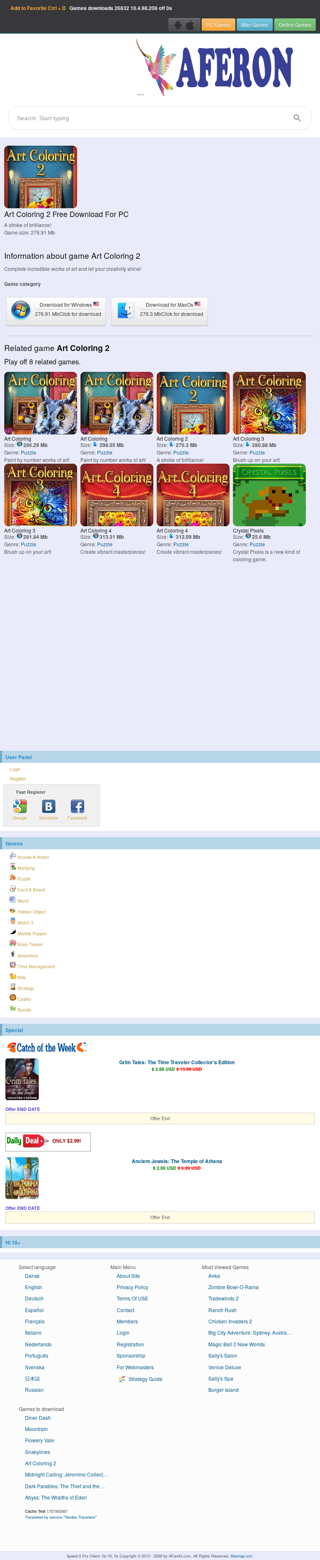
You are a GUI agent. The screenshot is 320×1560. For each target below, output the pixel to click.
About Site (128, 1275)
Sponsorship (131, 1355)
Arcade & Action (32, 857)
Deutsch (34, 1298)
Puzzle (28, 452)
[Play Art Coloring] (40, 432)
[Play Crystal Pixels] (269, 524)
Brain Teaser (29, 944)
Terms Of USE (132, 1298)
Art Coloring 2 (40, 1463)
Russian (34, 1389)
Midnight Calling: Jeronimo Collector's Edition (70, 1474)
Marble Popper (31, 933)
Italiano (33, 1332)
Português (36, 1355)
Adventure (27, 955)
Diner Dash (38, 1417)
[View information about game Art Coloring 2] (40, 206)
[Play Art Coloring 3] (269, 432)
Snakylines (37, 1451)
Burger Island (223, 1389)
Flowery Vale (39, 1440)
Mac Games (254, 24)
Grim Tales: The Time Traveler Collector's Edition (177, 1062)
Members (127, 1321)
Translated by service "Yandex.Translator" (61, 1517)
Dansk (32, 1275)
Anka (214, 1275)
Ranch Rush (222, 1309)
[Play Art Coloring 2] (193, 432)
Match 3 (24, 922)
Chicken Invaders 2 (230, 1321)
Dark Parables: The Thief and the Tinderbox (70, 1485)
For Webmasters (135, 1367)
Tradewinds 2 (223, 1298)
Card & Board (30, 889)
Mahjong (25, 868)
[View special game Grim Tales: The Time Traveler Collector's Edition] (22, 1080)
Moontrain (36, 1428)
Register (18, 778)
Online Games (295, 24)
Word (22, 901)
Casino (23, 999)
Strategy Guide (145, 1378)
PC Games (218, 24)
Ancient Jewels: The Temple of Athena (177, 1161)
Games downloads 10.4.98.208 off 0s (91, 8)
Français (35, 1321)
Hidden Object (30, 912)
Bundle (23, 1010)
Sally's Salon (223, 1355)
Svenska (35, 1367)
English (33, 1286)
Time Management (35, 966)
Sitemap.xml (241, 1556)
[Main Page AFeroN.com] (216, 68)
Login (15, 769)
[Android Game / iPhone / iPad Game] (184, 24)
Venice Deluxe (224, 1367)
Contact (125, 1309)
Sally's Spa (220, 1378)
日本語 (32, 1378)
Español (34, 1309)
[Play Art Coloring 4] (116, 524)
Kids (21, 977)
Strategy (25, 988)
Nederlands (38, 1344)
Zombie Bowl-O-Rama (233, 1286)
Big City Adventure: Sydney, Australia (250, 1332)
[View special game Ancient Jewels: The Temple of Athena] (22, 1179)
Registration (130, 1344)
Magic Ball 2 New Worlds (236, 1344)
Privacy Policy (132, 1286)
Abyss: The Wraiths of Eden (56, 1497)
